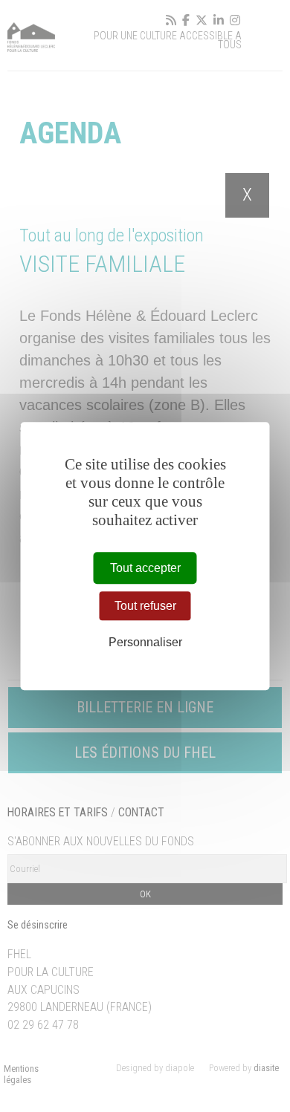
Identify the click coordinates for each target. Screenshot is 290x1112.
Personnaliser (145, 642)
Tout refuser (145, 605)
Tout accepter (145, 568)
